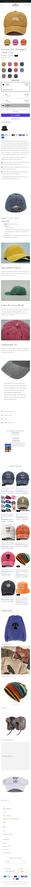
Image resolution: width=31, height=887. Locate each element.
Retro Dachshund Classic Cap (7, 569)
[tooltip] (4, 128)
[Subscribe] (23, 861)
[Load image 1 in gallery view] (7, 42)
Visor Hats (4, 800)
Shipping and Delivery (8, 834)
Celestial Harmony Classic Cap (7, 597)
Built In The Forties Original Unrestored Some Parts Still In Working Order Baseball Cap (7, 543)
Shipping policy (15, 883)
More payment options (15, 118)
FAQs (4, 831)
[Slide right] (29, 42)
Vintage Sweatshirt (6, 644)
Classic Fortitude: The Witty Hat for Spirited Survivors (22, 489)
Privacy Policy (6, 849)
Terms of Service (6, 852)
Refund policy (19, 881)
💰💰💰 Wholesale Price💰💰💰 (10, 819)
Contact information (23, 883)
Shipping (2, 57)
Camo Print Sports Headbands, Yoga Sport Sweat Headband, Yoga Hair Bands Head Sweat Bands (7, 516)
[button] (1, 4)
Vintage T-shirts (5, 676)
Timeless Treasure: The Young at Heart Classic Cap (7, 489)
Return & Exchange (7, 815)
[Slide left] (1, 42)
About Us (5, 843)
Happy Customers (7, 846)
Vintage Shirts (7, 756)
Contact (5, 812)
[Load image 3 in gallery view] (23, 42)
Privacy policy (26, 881)
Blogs (4, 822)
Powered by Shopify (12, 881)
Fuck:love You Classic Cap (21, 542)
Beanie (3, 708)
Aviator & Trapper (6, 740)
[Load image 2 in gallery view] (15, 42)
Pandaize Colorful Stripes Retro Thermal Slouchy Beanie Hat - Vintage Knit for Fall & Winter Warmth (22, 571)
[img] (15, 433)
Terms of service (8, 883)
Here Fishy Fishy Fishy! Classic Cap (22, 515)
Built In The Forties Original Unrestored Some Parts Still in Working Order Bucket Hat (22, 599)
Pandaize (6, 881)
